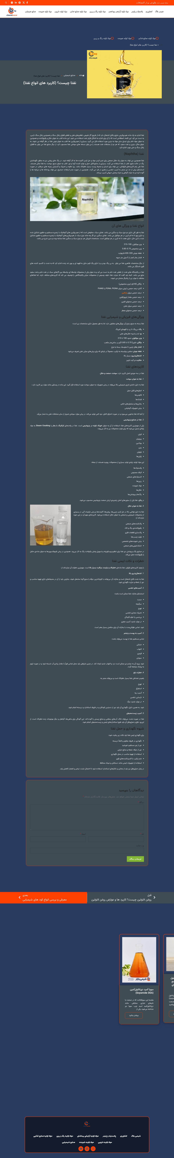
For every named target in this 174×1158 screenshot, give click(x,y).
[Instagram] (93, 1148)
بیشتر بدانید (134, 1015)
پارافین (124, 292)
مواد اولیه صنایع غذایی (42, 1136)
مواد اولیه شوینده (86, 1142)
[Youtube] (80, 1148)
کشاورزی (123, 1136)
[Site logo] (12, 11)
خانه (161, 45)
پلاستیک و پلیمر (109, 1136)
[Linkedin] (87, 1148)
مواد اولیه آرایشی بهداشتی (88, 1136)
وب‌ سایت (140, 845)
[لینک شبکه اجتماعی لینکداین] (16, 3)
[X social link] (24, 3)
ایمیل (83, 834)
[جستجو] (6, 2)
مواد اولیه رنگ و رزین (64, 1136)
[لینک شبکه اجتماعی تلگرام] (12, 3)
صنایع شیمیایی (68, 1142)
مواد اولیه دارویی (105, 1142)
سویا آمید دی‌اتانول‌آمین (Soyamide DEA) (141, 991)
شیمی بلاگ (136, 1136)
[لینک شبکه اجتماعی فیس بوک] (27, 3)
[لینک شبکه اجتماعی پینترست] (20, 3)
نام (142, 834)
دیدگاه (141, 802)
